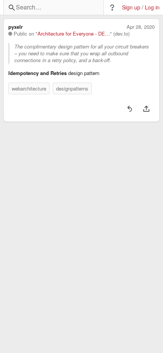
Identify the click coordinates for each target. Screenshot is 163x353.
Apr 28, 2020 (141, 26)
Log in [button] (152, 7)
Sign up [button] (131, 7)
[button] (112, 7)
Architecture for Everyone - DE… (74, 33)
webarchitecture (29, 88)
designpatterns (72, 88)
